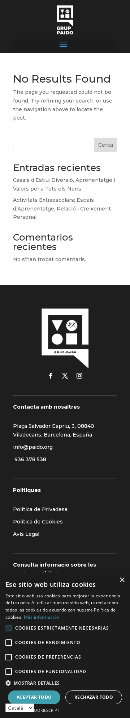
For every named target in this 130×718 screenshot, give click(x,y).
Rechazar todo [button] (93, 697)
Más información (42, 617)
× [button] (122, 580)
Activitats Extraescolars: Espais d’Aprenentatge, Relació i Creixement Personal (62, 209)
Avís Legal (26, 534)
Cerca (105, 145)
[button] (65, 683)
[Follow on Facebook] (50, 375)
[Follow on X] (65, 375)
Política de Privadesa (40, 509)
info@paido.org (33, 447)
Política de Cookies (38, 521)
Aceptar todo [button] (34, 697)
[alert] (65, 645)
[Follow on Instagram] (79, 375)
